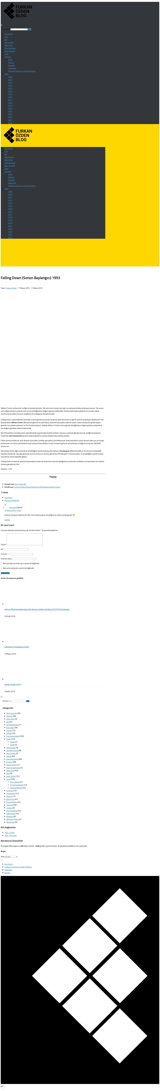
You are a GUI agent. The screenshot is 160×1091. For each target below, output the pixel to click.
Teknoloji (9, 804)
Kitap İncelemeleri (13, 767)
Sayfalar (7, 56)
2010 (10, 79)
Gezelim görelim (12, 750)
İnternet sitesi (6, 558)
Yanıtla (7, 519)
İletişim (7, 872)
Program (9, 790)
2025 (10, 122)
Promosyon (10, 793)
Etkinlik (9, 733)
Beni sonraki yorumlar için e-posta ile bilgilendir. (21, 563)
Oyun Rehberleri (16, 787)
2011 (10, 82)
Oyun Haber (14, 782)
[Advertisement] (53, 253)
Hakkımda (12, 68)
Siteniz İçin (10, 799)
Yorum (4, 544)
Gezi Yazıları (9, 42)
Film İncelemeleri (12, 736)
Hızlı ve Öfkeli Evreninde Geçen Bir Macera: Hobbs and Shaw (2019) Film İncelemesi (37, 609)
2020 (10, 108)
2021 (10, 111)
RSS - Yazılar (10, 832)
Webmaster (10, 813)
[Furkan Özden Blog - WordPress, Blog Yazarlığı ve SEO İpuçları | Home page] (17, 19)
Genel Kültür (11, 747)
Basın (10, 59)
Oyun (6, 53)
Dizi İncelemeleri (12, 724)
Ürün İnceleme (9, 48)
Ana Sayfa (8, 33)
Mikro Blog (8, 45)
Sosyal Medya (11, 802)
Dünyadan (10, 727)
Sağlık (12, 744)
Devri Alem (10, 719)
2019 (10, 105)
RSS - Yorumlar (11, 835)
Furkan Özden (11, 288)
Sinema (9, 796)
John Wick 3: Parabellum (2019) (16, 646)
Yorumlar (8, 497)
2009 (10, 76)
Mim (8, 773)
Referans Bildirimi (11, 500)
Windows (9, 816)
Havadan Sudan (12, 759)
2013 (10, 88)
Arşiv (6, 73)
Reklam (11, 62)
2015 (10, 94)
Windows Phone (12, 819)
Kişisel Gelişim (11, 764)
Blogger (9, 716)
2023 (10, 116)
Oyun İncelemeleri (17, 784)
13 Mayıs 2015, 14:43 (12, 510)
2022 (10, 114)
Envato (9, 730)
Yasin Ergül (13, 507)
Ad (2, 549)
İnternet (9, 761)
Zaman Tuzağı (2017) (12, 684)
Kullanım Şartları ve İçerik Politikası (21, 71)
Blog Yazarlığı (9, 51)
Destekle (11, 65)
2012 (10, 85)
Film (6, 36)
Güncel (8, 756)
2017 (10, 99)
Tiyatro (9, 807)
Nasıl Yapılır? (11, 776)
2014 (10, 91)
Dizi (5, 39)
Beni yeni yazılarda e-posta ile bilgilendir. (18, 568)
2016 (10, 96)
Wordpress (10, 822)
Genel (8, 739)
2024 (10, 119)
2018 (10, 102)
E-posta (4, 553)
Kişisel (12, 741)
